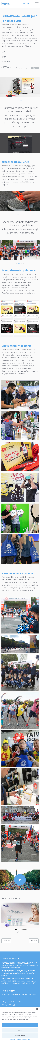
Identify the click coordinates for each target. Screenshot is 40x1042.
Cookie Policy (12, 1039)
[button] (37, 1009)
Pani (13, 1005)
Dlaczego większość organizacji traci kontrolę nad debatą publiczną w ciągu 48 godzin (19, 963)
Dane (29, 1039)
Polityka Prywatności (22, 1039)
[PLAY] (20, 880)
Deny (20, 1030)
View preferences (20, 1035)
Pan (6, 1005)
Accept (20, 1025)
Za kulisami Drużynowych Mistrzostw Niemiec (18, 970)
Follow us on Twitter (30, 994)
